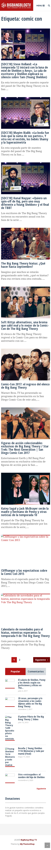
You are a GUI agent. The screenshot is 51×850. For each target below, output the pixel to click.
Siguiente (40, 659)
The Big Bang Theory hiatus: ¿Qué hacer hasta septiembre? (23, 265)
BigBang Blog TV (29, 840)
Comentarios (36, 671)
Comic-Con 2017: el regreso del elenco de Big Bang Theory (25, 386)
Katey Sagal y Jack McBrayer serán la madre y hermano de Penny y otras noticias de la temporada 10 (25, 511)
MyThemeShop (27, 844)
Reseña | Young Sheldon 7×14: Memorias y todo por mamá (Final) (31, 751)
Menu (39, 5)
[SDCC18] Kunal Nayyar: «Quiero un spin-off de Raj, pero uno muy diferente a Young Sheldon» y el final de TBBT (25, 203)
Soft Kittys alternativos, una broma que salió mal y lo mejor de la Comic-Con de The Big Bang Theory (25, 325)
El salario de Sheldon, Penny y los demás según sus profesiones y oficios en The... (31, 683)
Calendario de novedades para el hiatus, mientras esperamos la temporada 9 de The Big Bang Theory (25, 632)
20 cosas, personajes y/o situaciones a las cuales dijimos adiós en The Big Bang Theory (30, 702)
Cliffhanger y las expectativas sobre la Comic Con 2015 (24, 572)
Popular (15, 671)
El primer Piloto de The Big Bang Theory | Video (31, 718)
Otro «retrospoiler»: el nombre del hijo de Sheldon (31, 776)
